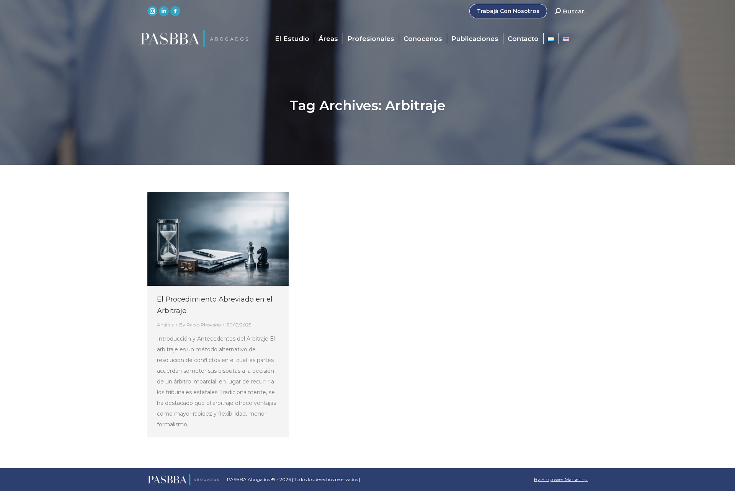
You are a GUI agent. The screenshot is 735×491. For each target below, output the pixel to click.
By (200, 325)
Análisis (165, 325)
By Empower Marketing (561, 479)
